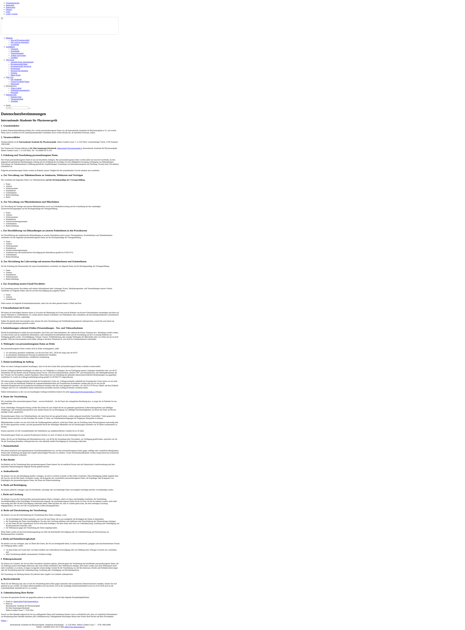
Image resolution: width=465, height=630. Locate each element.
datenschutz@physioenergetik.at (69, 148)
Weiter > (4, 621)
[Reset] (30, 108)
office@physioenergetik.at (75, 627)
